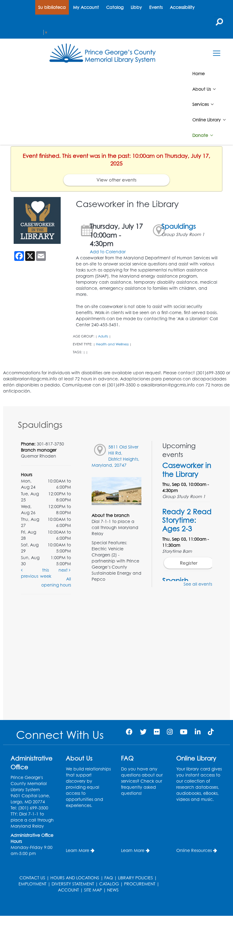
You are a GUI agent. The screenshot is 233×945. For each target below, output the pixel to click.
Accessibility (182, 7)
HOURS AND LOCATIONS (74, 877)
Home (198, 73)
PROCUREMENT (139, 883)
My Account (86, 7)
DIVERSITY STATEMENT (73, 883)
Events (156, 7)
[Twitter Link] (143, 732)
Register (189, 563)
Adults (103, 336)
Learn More (77, 850)
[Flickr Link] (157, 732)
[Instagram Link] (170, 732)
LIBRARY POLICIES (135, 877)
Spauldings (178, 226)
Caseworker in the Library (186, 469)
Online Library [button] (207, 119)
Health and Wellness (112, 344)
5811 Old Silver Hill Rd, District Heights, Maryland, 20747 (115, 456)
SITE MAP (93, 889)
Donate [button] (200, 135)
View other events (116, 180)
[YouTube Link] (183, 732)
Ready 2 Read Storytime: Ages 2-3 (186, 520)
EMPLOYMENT (32, 883)
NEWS (113, 889)
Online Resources (194, 850)
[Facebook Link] (129, 732)
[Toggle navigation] (216, 53)
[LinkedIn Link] (198, 732)
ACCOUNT (68, 889)
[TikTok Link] (211, 732)
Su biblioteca (52, 7)
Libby (136, 7)
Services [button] (201, 104)
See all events (198, 584)
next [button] (64, 570)
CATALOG (109, 883)
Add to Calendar (108, 251)
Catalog (114, 7)
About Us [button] (202, 88)
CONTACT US (32, 877)
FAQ (108, 877)
